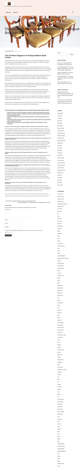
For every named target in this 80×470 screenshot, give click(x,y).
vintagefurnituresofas (62, 92)
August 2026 (60, 113)
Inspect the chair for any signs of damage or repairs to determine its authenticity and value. (28, 112)
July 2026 (59, 116)
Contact (15, 12)
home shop (60, 337)
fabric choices (16, 195)
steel (58, 431)
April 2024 (59, 182)
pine (58, 392)
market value (46, 195)
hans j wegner (60, 322)
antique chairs (60, 199)
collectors (29, 193)
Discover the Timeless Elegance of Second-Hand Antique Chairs (20, 201)
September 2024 (61, 170)
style (32, 196)
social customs (19, 196)
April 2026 (59, 123)
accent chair (60, 194)
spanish (59, 429)
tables (58, 438)
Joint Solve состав (61, 99)
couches (59, 273)
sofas (58, 426)
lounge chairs (60, 359)
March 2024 (60, 185)
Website (7, 227)
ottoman (59, 387)
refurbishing (7, 196)
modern (59, 374)
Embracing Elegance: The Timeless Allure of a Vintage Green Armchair (34, 202)
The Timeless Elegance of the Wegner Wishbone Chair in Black (64, 82)
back (58, 216)
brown (58, 241)
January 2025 (60, 160)
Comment (7, 209)
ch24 (58, 248)
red (58, 396)
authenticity (23, 193)
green (58, 317)
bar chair (59, 218)
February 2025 (60, 158)
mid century (60, 367)
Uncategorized (60, 443)
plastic (58, 394)
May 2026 (59, 120)
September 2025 (61, 140)
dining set (59, 293)
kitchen (59, 347)
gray (58, 315)
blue (58, 238)
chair (58, 251)
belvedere (59, 233)
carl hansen (60, 243)
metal (58, 364)
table (58, 436)
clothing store (60, 265)
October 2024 (60, 167)
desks (58, 283)
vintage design (60, 448)
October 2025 (60, 138)
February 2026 (60, 128)
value (40, 196)
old (58, 382)
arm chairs (59, 209)
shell (58, 416)
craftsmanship (35, 193)
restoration (13, 196)
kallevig (59, 345)
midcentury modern (62, 369)
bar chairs (59, 221)
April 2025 (59, 153)
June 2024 (59, 177)
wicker (58, 461)
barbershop (60, 226)
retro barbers (60, 399)
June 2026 (59, 118)
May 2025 (59, 150)
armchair (59, 211)
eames (58, 300)
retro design (60, 401)
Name (6, 219)
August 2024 (60, 172)
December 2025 (61, 133)
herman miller (60, 327)
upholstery (35, 196)
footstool (59, 310)
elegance (10, 195)
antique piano (60, 201)
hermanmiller (60, 330)
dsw (58, 298)
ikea (58, 342)
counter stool (60, 275)
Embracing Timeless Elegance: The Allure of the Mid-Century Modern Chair (65, 95)
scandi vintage (60, 411)
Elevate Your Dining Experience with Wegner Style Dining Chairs (64, 63)
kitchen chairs (60, 349)
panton (59, 389)
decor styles (42, 193)
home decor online (61, 335)
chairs (58, 253)
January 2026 (60, 130)
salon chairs (60, 409)
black (58, 236)
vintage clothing (61, 446)
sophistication (27, 196)
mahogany (59, 362)
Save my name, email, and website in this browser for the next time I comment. (24, 230)
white (58, 458)
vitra (58, 453)
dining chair (60, 285)
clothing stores (60, 268)
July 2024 (59, 175)
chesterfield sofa (61, 255)
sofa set (59, 424)
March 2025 (60, 155)
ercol (58, 307)
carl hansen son (61, 246)
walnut (58, 456)
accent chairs (60, 196)
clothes (59, 260)
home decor (60, 332)
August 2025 (60, 143)
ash (58, 213)
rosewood (59, 404)
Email (6, 223)
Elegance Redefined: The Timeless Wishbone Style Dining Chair (65, 73)
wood (58, 466)
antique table (60, 206)
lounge (58, 357)
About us (8, 12)
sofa (58, 421)
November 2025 (61, 135)
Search (59, 52)
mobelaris (59, 372)
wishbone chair (60, 463)
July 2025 (59, 145)
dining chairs (60, 288)
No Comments (18, 51)
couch (58, 270)
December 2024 (61, 163)
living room (59, 354)
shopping (59, 419)
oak (58, 377)
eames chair (60, 302)
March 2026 (60, 125)
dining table (60, 295)
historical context (28, 195)
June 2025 (59, 148)
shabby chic (60, 414)
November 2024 (61, 165)
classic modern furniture (63, 258)
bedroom (59, 228)
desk (58, 280)
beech (58, 231)
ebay (58, 305)
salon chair (59, 406)
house (58, 340)
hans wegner (60, 325)
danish (58, 278)
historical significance (38, 195)
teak (58, 441)
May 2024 (59, 180)
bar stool (59, 223)
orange (59, 384)
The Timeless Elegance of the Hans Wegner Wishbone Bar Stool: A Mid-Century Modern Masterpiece (65, 68)
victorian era (44, 196)
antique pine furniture (62, 204)
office (58, 379)
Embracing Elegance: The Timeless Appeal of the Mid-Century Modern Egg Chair (65, 78)
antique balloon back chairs (13, 193)
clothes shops (60, 263)
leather (59, 352)
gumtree (59, 320)
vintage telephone (61, 451)
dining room (60, 290)
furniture (22, 195)
